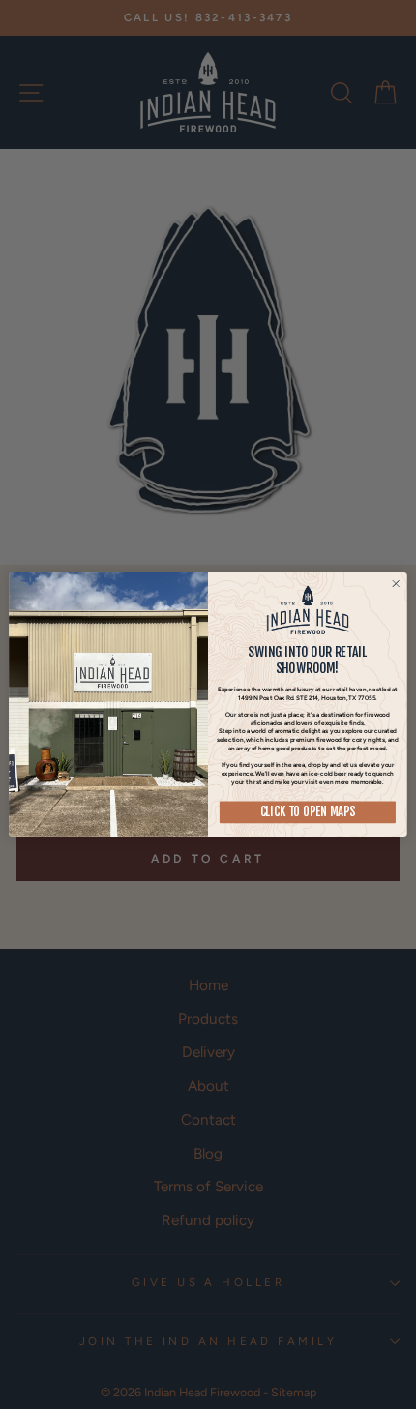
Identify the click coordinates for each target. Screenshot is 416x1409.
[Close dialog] (395, 584)
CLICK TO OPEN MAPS (308, 812)
